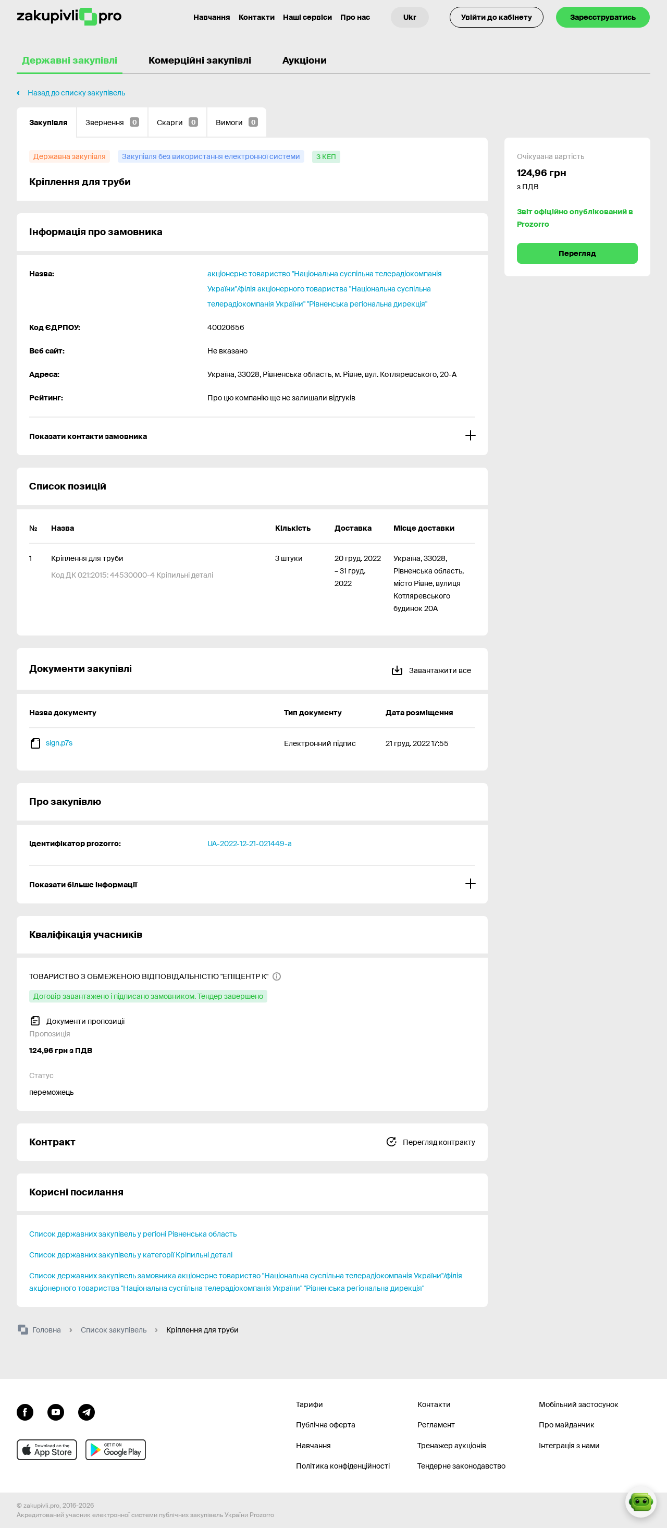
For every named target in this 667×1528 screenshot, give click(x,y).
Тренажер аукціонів (451, 1445)
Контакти (257, 17)
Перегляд (577, 253)
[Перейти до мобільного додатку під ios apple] (47, 1449)
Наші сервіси (307, 17)
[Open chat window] (641, 1502)
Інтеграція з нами (569, 1445)
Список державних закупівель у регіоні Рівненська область (133, 1234)
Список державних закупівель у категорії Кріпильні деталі (130, 1255)
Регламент (436, 1424)
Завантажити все (439, 670)
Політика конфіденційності (343, 1466)
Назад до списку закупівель (76, 92)
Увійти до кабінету (496, 17)
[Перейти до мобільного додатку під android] (115, 1449)
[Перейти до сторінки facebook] (25, 1411)
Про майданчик (567, 1424)
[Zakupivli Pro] (69, 17)
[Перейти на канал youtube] (55, 1411)
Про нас (355, 17)
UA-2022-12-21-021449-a (249, 843)
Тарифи (309, 1404)
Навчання (211, 17)
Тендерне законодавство (461, 1466)
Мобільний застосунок (579, 1404)
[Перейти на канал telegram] (86, 1411)
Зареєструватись (603, 17)
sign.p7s (59, 743)
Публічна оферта (325, 1424)
